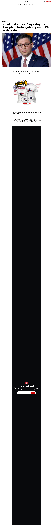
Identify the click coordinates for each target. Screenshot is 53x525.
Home (18, 4)
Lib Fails (26, 1)
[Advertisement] (26, 12)
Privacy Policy (26, 4)
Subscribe (49, 1)
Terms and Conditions (32, 4)
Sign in (45, 1)
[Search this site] (2, 1)
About (21, 4)
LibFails (3, 21)
